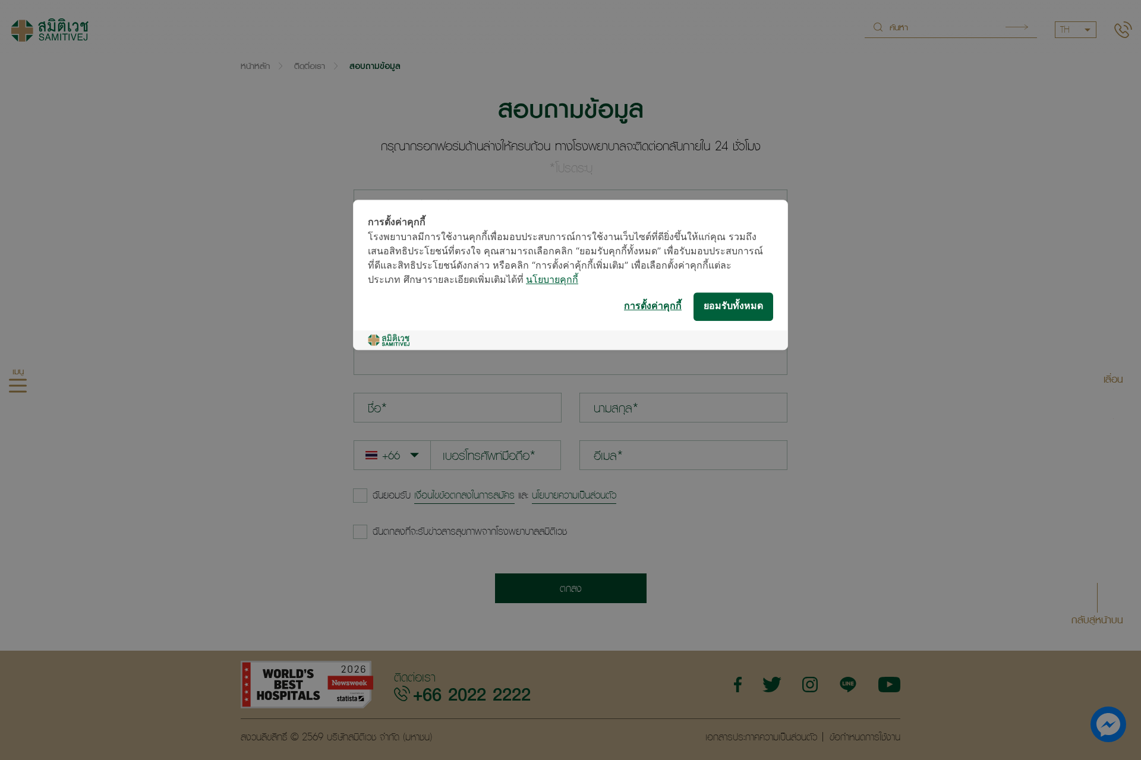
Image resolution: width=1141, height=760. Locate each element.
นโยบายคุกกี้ (552, 280)
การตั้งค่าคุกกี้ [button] (653, 306)
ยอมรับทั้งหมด (733, 306)
